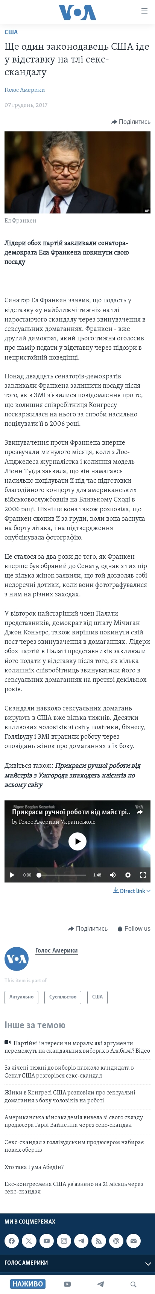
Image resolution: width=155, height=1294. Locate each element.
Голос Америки (25, 90)
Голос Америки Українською (57, 822)
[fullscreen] (142, 874)
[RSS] (98, 1241)
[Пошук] (133, 1284)
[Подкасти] (116, 1241)
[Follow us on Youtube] (47, 1241)
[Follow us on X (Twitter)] (29, 1241)
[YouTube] (67, 1284)
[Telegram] (100, 1284)
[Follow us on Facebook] (12, 1241)
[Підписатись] (133, 1241)
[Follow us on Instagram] (64, 1241)
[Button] (131, 122)
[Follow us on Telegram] (81, 1241)
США (11, 32)
